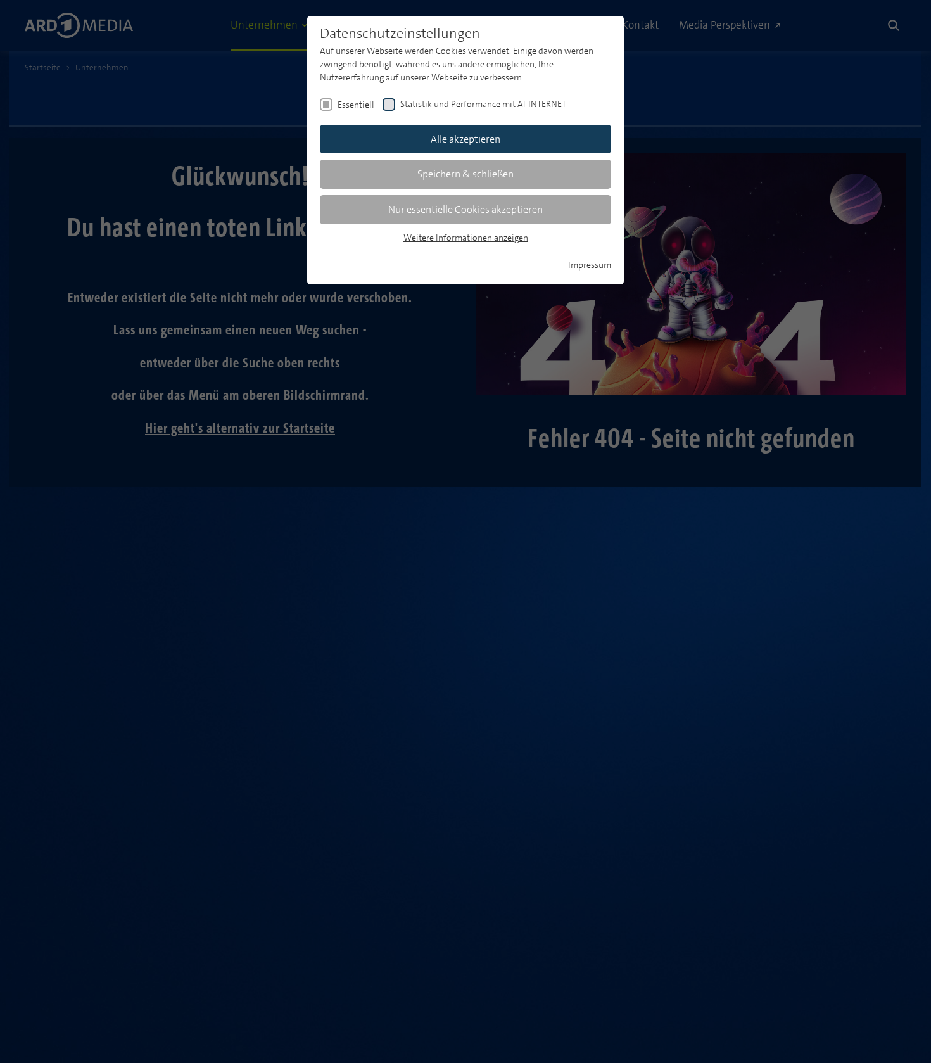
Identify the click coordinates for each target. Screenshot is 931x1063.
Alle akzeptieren (465, 139)
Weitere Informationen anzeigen (465, 237)
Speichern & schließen (465, 174)
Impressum (589, 265)
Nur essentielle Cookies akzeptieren (465, 209)
